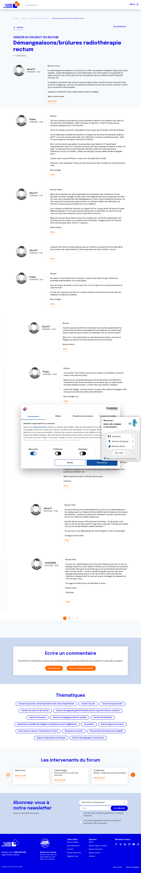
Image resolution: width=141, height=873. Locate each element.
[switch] (58, 453)
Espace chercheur (96, 849)
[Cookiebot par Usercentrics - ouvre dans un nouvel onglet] (108, 408)
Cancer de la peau (37, 717)
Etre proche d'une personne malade (106, 731)
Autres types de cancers (112, 724)
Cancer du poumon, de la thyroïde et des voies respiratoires (46, 704)
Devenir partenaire (74, 853)
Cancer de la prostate (112, 704)
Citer (52, 175)
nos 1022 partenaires (38, 427)
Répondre (52, 101)
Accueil (15, 18)
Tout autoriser (102, 463)
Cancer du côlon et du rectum (39, 18)
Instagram (129, 844)
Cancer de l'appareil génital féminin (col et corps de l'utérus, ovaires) (88, 711)
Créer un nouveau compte (81, 668)
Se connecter (119, 27)
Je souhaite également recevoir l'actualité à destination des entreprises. (102, 822)
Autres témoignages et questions (88, 738)
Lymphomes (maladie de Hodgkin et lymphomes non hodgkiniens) (47, 724)
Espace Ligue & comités (98, 846)
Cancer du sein (88, 704)
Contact (70, 849)
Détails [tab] (58, 416)
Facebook (116, 844)
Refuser (70, 463)
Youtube (134, 844)
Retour (20, 27)
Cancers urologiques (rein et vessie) (69, 717)
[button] (132, 774)
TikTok (138, 844)
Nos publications (73, 846)
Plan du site (117, 867)
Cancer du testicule (103, 717)
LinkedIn (125, 844)
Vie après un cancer (74, 731)
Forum (23, 18)
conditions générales (104, 813)
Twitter (120, 844)
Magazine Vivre (72, 856)
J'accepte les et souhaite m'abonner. (103, 814)
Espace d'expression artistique (51, 738)
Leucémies (89, 724)
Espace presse (94, 853)
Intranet (92, 856)
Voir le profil (20, 776)
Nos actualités (72, 842)
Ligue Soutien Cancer (10, 855)
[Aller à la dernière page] (77, 618)
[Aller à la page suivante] (72, 618)
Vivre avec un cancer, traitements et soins (38, 731)
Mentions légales (132, 867)
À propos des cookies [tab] (107, 416)
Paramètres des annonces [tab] (83, 416)
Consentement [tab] (33, 416)
